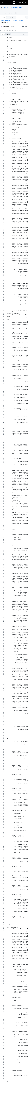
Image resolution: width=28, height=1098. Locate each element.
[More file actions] (26, 34)
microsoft (6, 7)
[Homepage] (14, 2)
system (21, 20)
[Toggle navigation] (2, 2)
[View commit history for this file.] (26, 26)
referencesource (16, 7)
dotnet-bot (6, 26)
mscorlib (14, 20)
